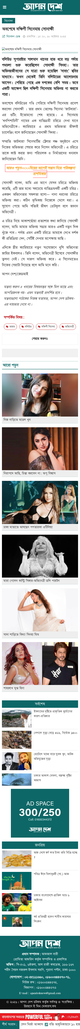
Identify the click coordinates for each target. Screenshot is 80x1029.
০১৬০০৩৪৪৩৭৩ (46, 987)
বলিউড (27, 327)
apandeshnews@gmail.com (45, 993)
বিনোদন (8, 21)
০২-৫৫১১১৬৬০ (33, 977)
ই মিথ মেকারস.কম (44, 1006)
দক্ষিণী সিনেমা (48, 327)
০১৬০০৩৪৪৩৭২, (47, 982)
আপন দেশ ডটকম (30, 1002)
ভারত (12, 327)
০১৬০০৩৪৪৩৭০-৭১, (57, 977)
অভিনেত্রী (69, 327)
